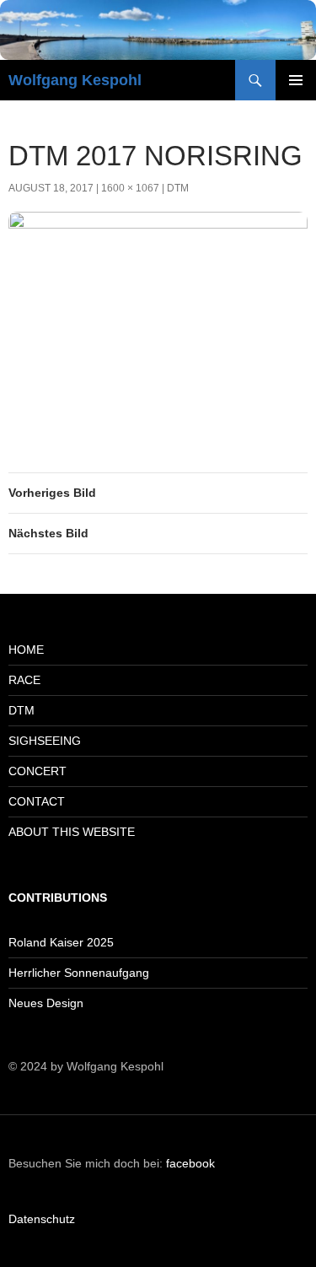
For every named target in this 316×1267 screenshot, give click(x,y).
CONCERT (37, 771)
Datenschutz (41, 1219)
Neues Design (45, 1003)
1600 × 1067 (130, 188)
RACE (24, 680)
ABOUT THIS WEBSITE (71, 831)
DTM (178, 188)
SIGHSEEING (44, 740)
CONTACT (36, 801)
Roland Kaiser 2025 (61, 942)
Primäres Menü (296, 80)
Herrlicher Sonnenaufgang (78, 972)
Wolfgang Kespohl (75, 80)
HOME (26, 649)
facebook (190, 1163)
